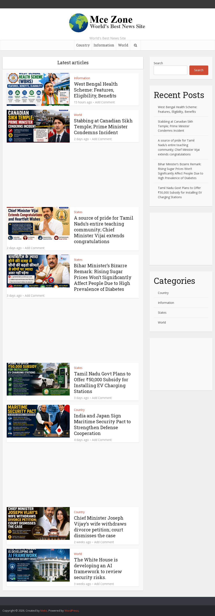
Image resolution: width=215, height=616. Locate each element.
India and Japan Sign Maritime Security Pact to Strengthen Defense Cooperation (102, 424)
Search (158, 63)
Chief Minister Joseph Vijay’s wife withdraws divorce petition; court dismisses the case (100, 527)
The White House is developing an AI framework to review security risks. (98, 568)
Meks (43, 610)
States (78, 212)
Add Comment (105, 102)
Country (83, 45)
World (123, 45)
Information (104, 45)
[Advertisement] (73, 176)
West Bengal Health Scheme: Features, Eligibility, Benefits (96, 90)
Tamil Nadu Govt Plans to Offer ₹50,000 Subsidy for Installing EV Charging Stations (102, 382)
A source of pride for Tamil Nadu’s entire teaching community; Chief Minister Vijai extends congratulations (103, 229)
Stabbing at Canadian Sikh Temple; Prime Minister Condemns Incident (103, 126)
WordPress (71, 610)
